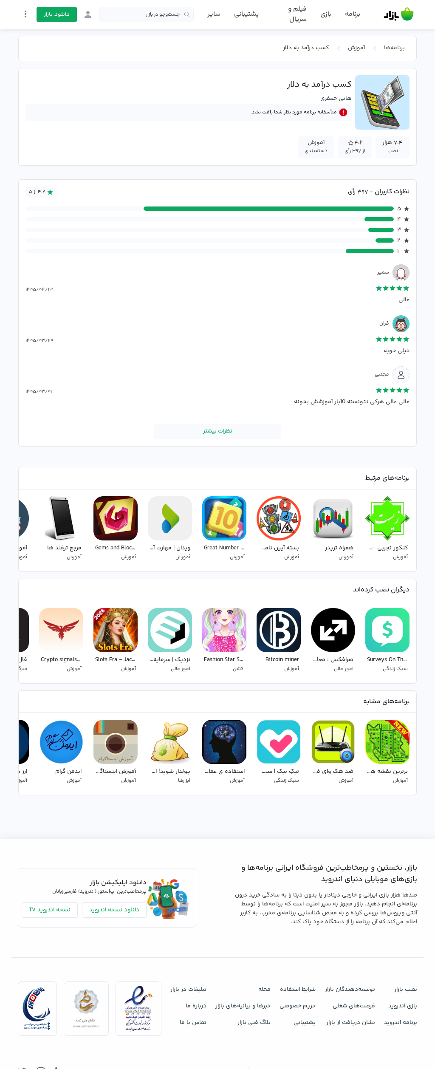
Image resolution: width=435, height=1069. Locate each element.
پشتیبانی (246, 14)
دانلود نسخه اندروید (114, 910)
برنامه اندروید (400, 1022)
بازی (325, 14)
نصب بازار (405, 989)
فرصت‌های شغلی (354, 1006)
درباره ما (196, 1006)
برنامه (352, 14)
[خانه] (398, 14)
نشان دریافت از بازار (350, 1022)
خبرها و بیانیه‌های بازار (243, 1006)
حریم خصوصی (298, 1006)
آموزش (356, 48)
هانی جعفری (336, 98)
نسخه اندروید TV (50, 910)
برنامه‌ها (394, 48)
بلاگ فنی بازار (254, 1022)
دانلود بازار (57, 14)
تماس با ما (193, 1022)
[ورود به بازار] (88, 14)
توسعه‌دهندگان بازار (350, 989)
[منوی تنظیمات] (25, 14)
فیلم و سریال (297, 14)
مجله (264, 989)
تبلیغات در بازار (188, 989)
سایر (213, 14)
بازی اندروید (402, 1006)
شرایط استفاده (298, 989)
